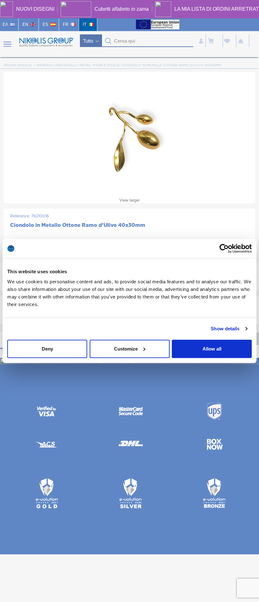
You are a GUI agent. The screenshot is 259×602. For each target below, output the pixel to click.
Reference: (20, 216)
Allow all (211, 348)
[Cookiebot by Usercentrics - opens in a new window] (224, 248)
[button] (108, 41)
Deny (47, 348)
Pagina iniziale (18, 65)
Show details (225, 328)
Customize (126, 348)
